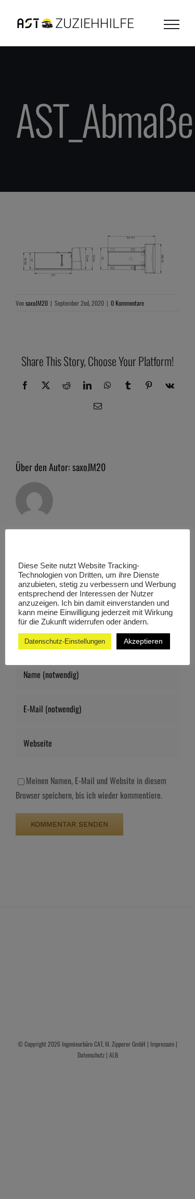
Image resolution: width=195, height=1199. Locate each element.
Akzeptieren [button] (143, 641)
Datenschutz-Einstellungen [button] (64, 641)
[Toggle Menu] (172, 24)
